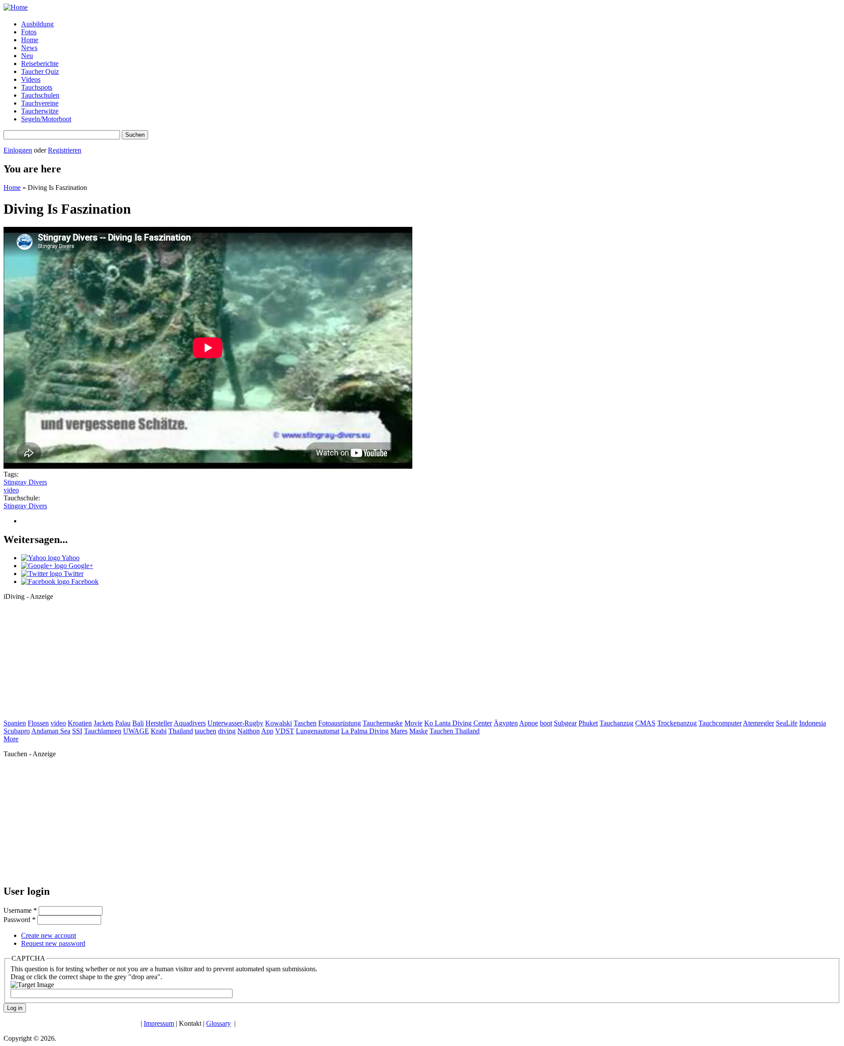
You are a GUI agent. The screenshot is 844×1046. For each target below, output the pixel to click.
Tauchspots (36, 87)
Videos (30, 79)
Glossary (218, 1023)
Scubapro (17, 731)
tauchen (205, 731)
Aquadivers (190, 723)
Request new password (53, 943)
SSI (77, 731)
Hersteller (159, 723)
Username (20, 910)
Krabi (159, 731)
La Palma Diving (365, 731)
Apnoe (528, 723)
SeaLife (786, 723)
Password (20, 919)
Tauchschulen (40, 95)
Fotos (28, 32)
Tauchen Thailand (454, 731)
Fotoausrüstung (339, 723)
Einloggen (18, 150)
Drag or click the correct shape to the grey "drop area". (86, 976)
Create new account (48, 935)
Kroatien (80, 723)
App (267, 731)
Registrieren (64, 150)
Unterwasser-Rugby (235, 723)
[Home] (16, 7)
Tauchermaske (383, 723)
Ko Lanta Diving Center (458, 723)
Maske (418, 731)
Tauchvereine (39, 103)
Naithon (248, 731)
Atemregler (758, 723)
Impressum (159, 1023)
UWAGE (136, 731)
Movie (413, 723)
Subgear (565, 723)
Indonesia (812, 723)
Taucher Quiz (40, 71)
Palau (123, 723)
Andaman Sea (50, 731)
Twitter (73, 573)
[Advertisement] (69, 663)
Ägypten (506, 723)
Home (29, 40)
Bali (138, 723)
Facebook (83, 581)
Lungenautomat (317, 731)
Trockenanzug (677, 723)
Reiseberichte (39, 63)
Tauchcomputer (720, 723)
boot (546, 723)
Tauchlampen (102, 731)
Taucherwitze (39, 111)
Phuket (588, 723)
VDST (284, 731)
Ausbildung (37, 24)
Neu (27, 55)
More (11, 739)
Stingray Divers (25, 482)
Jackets (103, 723)
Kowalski (278, 723)
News (29, 47)
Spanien (15, 723)
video (11, 490)
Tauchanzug (616, 723)
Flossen (38, 723)
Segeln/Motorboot (46, 119)
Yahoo (70, 557)
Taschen (305, 723)
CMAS (645, 723)
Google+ (80, 565)
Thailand (180, 731)
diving (227, 731)
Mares (398, 731)
